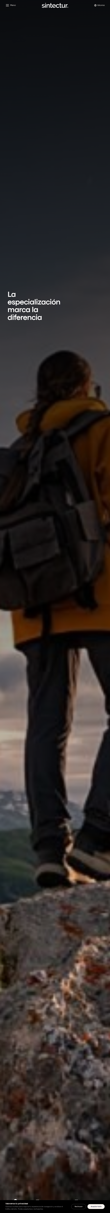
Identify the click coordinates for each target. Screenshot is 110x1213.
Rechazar (78, 1206)
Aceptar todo (96, 1206)
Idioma (101, 5)
